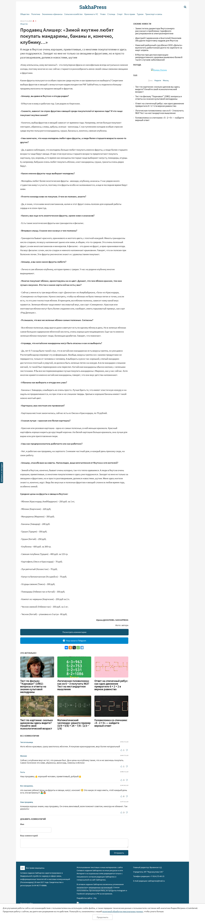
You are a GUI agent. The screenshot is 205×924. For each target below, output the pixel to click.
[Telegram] (82, 647)
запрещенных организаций (100, 887)
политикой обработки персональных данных (122, 911)
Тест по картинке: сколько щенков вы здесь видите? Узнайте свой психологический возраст (36, 724)
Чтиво (103, 14)
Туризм (140, 14)
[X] (74, 647)
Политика (35, 14)
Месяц (166, 80)
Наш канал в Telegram (76, 640)
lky (95, 898)
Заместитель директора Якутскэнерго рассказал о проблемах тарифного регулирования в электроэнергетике (154, 31)
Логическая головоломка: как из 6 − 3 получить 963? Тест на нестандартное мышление (73, 685)
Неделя (157, 80)
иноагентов (82, 887)
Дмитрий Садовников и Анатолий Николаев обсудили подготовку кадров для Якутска (158, 39)
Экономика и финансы (52, 14)
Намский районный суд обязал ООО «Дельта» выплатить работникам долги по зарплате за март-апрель (158, 48)
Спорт (120, 14)
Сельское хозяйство (73, 14)
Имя (22, 824)
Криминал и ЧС (91, 14)
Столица (111, 14)
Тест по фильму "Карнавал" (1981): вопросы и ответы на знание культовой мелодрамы (33, 686)
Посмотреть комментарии (74, 632)
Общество (24, 14)
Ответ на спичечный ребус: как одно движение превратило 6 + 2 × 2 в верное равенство (111, 685)
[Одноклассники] (70, 647)
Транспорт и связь (153, 14)
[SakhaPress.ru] (1, 473)
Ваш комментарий (29, 835)
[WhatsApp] (78, 647)
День (150, 80)
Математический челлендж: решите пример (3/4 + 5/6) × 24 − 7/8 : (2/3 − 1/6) (74, 724)
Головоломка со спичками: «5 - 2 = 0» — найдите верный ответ (110, 722)
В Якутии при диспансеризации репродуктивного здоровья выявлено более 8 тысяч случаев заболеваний (158, 57)
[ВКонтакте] (66, 647)
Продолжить (102, 917)
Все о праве (129, 14)
